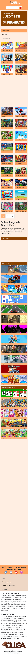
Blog (3, 578)
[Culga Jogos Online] (14, 645)
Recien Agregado (5, 30)
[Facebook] (11, 572)
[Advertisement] (14, 91)
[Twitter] (5, 572)
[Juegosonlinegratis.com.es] (14, 2)
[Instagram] (21, 572)
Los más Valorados (6, 38)
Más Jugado (4, 34)
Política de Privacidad (8, 585)
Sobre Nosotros (6, 582)
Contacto (5, 589)
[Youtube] (16, 572)
